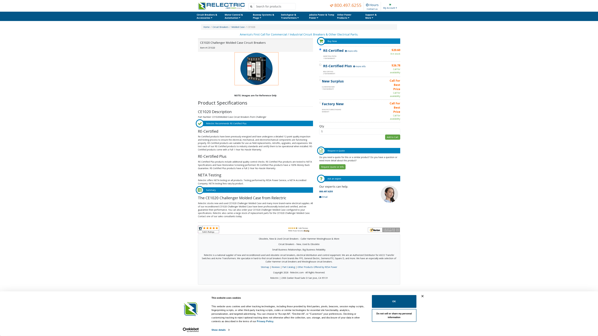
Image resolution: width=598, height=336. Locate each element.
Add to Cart (392, 137)
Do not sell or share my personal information (394, 315)
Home (206, 27)
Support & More (371, 16)
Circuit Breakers (220, 27)
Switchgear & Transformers (289, 16)
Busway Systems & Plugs (263, 16)
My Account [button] (389, 7)
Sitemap (265, 267)
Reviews (276, 267)
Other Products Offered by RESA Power (317, 267)
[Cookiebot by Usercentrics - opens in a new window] (190, 330)
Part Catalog (288, 267)
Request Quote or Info (332, 166)
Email (324, 196)
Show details (218, 330)
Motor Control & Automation (234, 16)
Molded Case (238, 27)
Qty (321, 126)
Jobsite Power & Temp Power (321, 16)
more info (352, 50)
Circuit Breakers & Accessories (207, 16)
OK (394, 301)
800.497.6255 (347, 5)
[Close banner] (422, 296)
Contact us (372, 8)
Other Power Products (344, 16)
